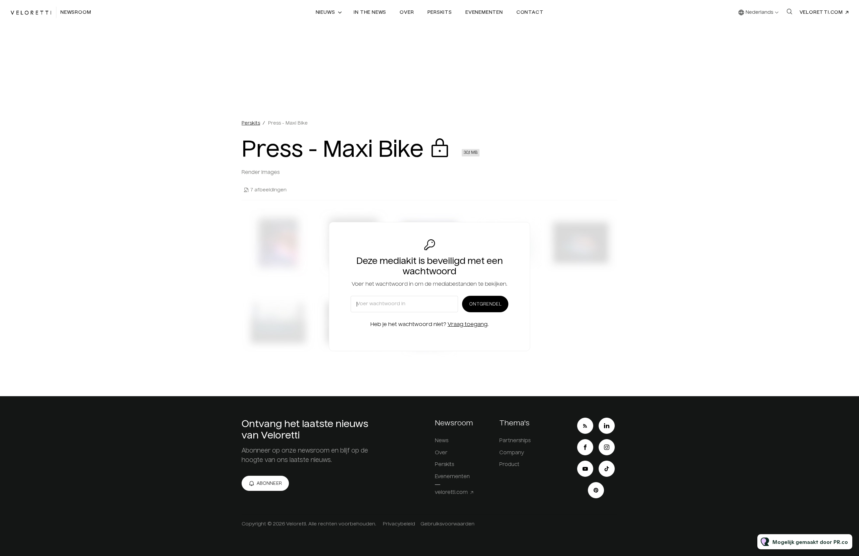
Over (407, 12)
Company (511, 452)
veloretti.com (821, 12)
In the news (370, 12)
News (441, 440)
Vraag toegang (468, 324)
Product (509, 464)
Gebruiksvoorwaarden (447, 524)
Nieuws (325, 12)
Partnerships (514, 440)
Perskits (439, 12)
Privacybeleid (399, 524)
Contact (530, 12)
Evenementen (484, 12)
